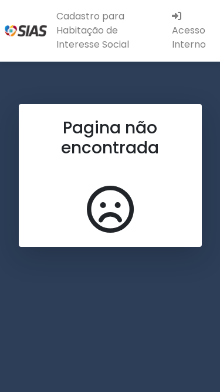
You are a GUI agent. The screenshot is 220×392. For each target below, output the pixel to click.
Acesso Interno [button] (189, 37)
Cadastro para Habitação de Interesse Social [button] (92, 30)
